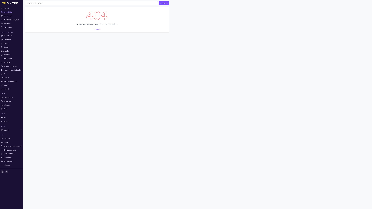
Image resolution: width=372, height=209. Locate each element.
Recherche (164, 3)
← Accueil (96, 29)
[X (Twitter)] (6, 171)
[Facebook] (2, 171)
